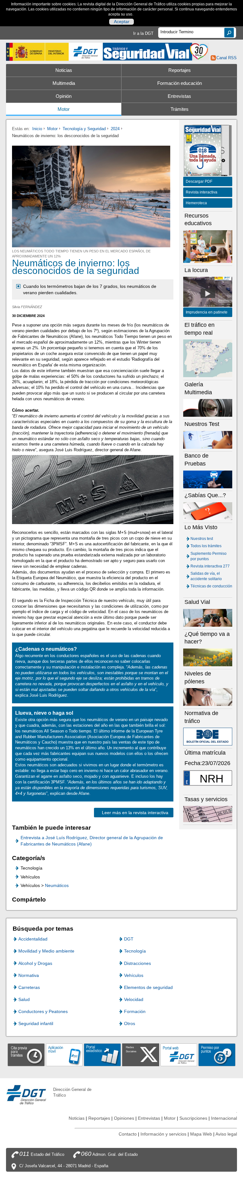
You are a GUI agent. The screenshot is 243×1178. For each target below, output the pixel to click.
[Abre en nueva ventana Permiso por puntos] (216, 1054)
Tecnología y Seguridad (84, 128)
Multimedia (64, 83)
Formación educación (179, 83)
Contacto (128, 1134)
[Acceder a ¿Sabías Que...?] (207, 511)
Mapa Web (201, 1134)
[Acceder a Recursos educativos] (207, 246)
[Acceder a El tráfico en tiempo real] (207, 358)
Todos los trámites (205, 546)
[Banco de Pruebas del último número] (207, 479)
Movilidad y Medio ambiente (46, 950)
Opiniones (124, 1118)
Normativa (28, 975)
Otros (129, 1023)
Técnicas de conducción (211, 586)
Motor (64, 109)
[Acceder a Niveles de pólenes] (207, 696)
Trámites (180, 109)
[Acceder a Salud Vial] (207, 617)
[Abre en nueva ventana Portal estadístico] (102, 1054)
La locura (208, 293)
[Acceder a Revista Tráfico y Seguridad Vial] (156, 51)
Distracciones (137, 963)
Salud (24, 999)
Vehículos (133, 975)
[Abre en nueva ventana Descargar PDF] (202, 151)
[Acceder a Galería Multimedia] (207, 407)
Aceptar (121, 21)
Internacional (224, 1118)
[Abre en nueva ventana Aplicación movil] (64, 1054)
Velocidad (133, 999)
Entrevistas (179, 96)
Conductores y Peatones (43, 1011)
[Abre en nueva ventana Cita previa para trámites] (26, 1054)
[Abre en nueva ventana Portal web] (178, 1054)
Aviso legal (226, 1134)
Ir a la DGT (143, 33)
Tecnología (135, 950)
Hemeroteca (196, 203)
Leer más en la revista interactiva (135, 812)
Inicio (37, 128)
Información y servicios (163, 1134)
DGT (129, 938)
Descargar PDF (199, 181)
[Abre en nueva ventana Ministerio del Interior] (37, 52)
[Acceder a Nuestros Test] (207, 439)
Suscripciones (193, 1118)
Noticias (63, 70)
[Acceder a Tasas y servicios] (207, 813)
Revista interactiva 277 (210, 566)
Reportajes (179, 70)
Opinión (64, 96)
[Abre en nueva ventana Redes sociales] (140, 1054)
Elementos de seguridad (148, 987)
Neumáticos (57, 885)
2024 (115, 128)
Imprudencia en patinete (206, 312)
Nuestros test (201, 538)
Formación (135, 1011)
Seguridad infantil (35, 1023)
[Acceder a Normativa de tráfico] (207, 736)
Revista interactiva (201, 192)
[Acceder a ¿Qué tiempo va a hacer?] (207, 657)
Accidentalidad (32, 938)
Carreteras (29, 987)
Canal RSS (226, 57)
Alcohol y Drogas (35, 963)
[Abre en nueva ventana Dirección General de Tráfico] (86, 52)
